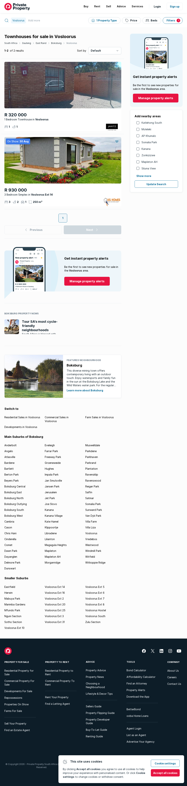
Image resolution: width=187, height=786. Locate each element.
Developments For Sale (18, 691)
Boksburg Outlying (15, 504)
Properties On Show (16, 704)
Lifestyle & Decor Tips (99, 693)
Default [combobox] (96, 50)
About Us (173, 670)
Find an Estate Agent (17, 730)
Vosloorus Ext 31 (55, 622)
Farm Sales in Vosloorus (99, 417)
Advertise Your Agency (140, 741)
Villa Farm (91, 521)
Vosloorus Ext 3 (54, 616)
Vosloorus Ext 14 (55, 586)
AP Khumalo (149, 135)
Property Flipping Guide (100, 712)
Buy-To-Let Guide (96, 729)
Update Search (156, 184)
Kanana (146, 148)
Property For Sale (16, 662)
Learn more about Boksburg (85, 390)
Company (173, 662)
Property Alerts (136, 690)
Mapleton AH (149, 161)
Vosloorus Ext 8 (94, 604)
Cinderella (10, 539)
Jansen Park (52, 486)
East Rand (41, 43)
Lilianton (50, 539)
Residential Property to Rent (59, 672)
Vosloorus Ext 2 (54, 598)
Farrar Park (51, 451)
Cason (8, 527)
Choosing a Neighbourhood (95, 685)
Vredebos (91, 539)
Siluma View (149, 168)
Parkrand (90, 462)
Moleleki (146, 129)
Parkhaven (91, 456)
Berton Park (11, 474)
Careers (172, 677)
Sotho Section (13, 622)
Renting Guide (94, 736)
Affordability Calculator (141, 676)
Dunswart (10, 568)
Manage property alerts (155, 98)
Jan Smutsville (53, 480)
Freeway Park (53, 456)
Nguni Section (12, 616)
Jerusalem (51, 492)
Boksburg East (13, 492)
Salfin (88, 492)
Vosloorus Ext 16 (55, 592)
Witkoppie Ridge (95, 562)
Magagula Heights (56, 545)
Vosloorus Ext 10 (14, 627)
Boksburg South (14, 509)
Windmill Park (93, 550)
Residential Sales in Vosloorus (22, 417)
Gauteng (26, 43)
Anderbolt (10, 445)
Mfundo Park (12, 610)
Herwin (8, 592)
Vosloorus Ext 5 (94, 586)
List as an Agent (136, 735)
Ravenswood (93, 480)
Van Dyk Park (93, 515)
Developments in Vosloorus (20, 426)
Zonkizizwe (148, 155)
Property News (95, 676)
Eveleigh (50, 445)
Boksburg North (14, 498)
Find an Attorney (137, 683)
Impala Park (51, 474)
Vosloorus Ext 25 (55, 610)
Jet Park (50, 498)
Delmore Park (12, 562)
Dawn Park (10, 550)
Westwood (91, 545)
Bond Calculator (136, 670)
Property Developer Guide (98, 721)
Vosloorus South (95, 616)
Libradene (51, 533)
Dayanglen (10, 556)
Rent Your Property (56, 697)
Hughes (49, 468)
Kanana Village (53, 515)
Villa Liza (90, 527)
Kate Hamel (51, 521)
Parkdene (91, 451)
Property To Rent (57, 662)
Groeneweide (53, 462)
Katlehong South (152, 122)
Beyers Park (11, 480)
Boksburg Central (14, 486)
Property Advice (96, 670)
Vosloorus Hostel (95, 610)
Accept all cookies (165, 772)
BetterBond (134, 709)
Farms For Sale (13, 710)
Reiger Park (92, 486)
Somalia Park (149, 142)
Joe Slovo (51, 504)
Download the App (138, 696)
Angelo (8, 451)
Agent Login (134, 728)
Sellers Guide (93, 706)
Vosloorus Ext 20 (55, 604)
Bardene (9, 462)
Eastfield (9, 586)
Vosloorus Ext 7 (94, 598)
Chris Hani (10, 533)
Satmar (89, 498)
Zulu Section (92, 622)
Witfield (90, 556)
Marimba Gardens (14, 604)
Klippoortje (51, 527)
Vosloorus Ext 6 (94, 592)
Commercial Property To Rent (60, 682)
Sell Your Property (15, 723)
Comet (8, 545)
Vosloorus (71, 43)
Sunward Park (93, 509)
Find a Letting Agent (57, 703)
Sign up (175, 6)
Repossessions (13, 697)
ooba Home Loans (137, 715)
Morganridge (52, 562)
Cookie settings (165, 763)
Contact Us (174, 683)
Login (157, 6)
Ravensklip (91, 474)
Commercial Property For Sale (19, 682)
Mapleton (50, 550)
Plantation (91, 468)
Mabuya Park (12, 598)
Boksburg (56, 43)
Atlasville (9, 456)
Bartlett (9, 468)
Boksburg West (13, 515)
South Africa (10, 43)
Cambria (9, 521)
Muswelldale (92, 445)
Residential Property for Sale (19, 672)
